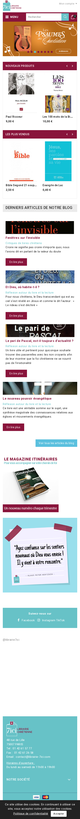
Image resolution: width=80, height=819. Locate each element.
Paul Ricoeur (14, 116)
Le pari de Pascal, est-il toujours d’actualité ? (39, 341)
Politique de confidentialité (30, 813)
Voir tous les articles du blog (56, 443)
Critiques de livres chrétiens (24, 243)
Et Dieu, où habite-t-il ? (23, 287)
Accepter (58, 813)
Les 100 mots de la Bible (58, 116)
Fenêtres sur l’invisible (23, 238)
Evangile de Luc (53, 185)
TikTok (60, 620)
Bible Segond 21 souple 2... (23, 185)
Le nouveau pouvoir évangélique (27, 398)
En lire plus (16, 261)
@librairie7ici (11, 639)
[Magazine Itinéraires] (31, 484)
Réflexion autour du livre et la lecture (30, 292)
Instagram (48, 620)
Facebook (28, 620)
